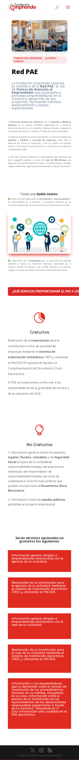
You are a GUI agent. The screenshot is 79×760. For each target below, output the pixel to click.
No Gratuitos (39, 444)
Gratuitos (39, 332)
